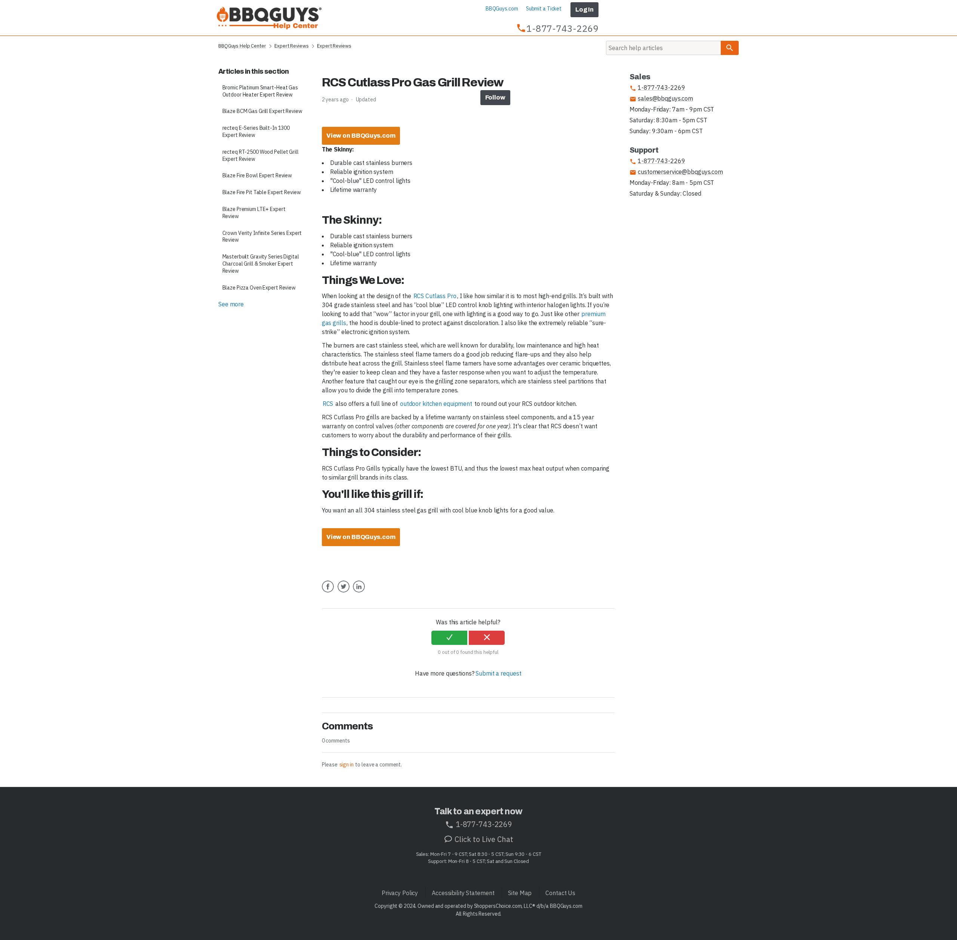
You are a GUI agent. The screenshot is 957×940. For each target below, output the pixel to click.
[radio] (449, 638)
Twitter (344, 592)
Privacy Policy (400, 893)
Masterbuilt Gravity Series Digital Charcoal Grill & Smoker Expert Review (260, 263)
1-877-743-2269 (657, 88)
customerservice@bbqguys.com (676, 172)
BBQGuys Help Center (242, 46)
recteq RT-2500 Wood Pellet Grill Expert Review (260, 155)
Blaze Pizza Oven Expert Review (259, 287)
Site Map (520, 893)
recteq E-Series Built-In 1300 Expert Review (256, 131)
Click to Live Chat (483, 839)
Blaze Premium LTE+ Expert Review (254, 213)
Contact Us (560, 893)
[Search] (730, 48)
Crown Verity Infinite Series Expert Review (262, 237)
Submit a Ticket (543, 8)
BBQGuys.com (502, 8)
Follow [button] (495, 97)
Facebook (328, 592)
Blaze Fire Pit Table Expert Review (261, 192)
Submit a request (498, 673)
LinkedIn (359, 592)
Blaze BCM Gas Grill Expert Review (262, 111)
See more (231, 304)
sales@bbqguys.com (661, 98)
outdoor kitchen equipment (436, 403)
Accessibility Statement (463, 893)
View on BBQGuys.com (361, 135)
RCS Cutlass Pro (434, 296)
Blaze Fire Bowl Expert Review (257, 175)
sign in (346, 764)
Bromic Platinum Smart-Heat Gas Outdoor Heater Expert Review (260, 91)
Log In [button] (584, 9)
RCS (328, 403)
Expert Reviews (291, 46)
